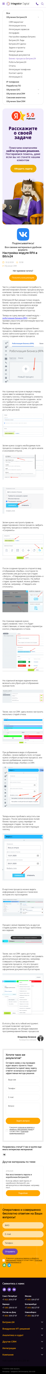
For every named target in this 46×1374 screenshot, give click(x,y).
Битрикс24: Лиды (16, 40)
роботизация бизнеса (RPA (14, 318)
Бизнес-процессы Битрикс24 (22, 58)
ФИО (7, 1225)
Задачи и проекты (17, 47)
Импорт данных (16, 51)
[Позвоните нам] (37, 3)
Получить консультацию (23, 277)
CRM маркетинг (16, 22)
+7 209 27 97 (9, 1300)
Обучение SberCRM (15, 101)
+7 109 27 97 (32, 1300)
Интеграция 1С (16, 77)
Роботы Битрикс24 (17, 62)
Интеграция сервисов (19, 29)
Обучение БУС (13, 90)
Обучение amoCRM (15, 94)
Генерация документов (19, 55)
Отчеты (12, 66)
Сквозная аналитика (16, 97)
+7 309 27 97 (9, 1316)
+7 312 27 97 (32, 1316)
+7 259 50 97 (9, 1308)
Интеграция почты (17, 25)
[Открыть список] (42, 1322)
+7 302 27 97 (32, 1308)
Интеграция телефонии (20, 69)
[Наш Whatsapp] (4, 1265)
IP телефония (12, 82)
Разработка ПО (13, 86)
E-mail (8, 1234)
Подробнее (23, 1193)
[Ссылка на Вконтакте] (14, 1289)
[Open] (38, 17)
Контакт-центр (16, 73)
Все (8, 13)
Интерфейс (14, 33)
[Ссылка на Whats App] (4, 1289)
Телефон (9, 1243)
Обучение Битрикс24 (16, 17)
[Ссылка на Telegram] (9, 1289)
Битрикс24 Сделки (17, 44)
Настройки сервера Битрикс (22, 37)
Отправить (10, 1251)
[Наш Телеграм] (9, 1265)
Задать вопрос (23, 1121)
